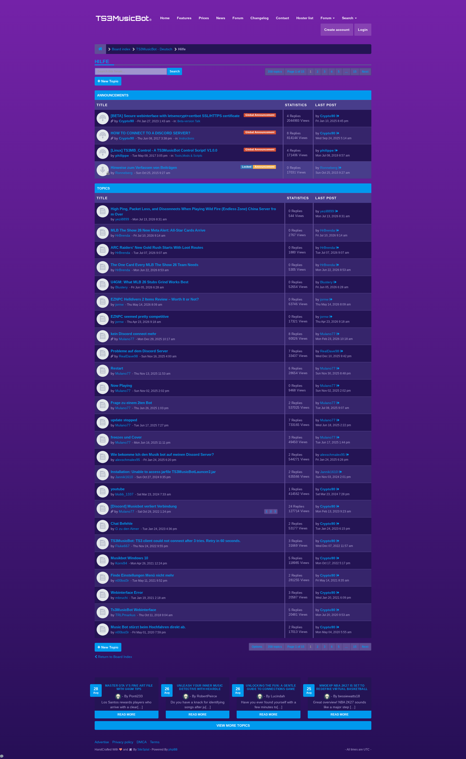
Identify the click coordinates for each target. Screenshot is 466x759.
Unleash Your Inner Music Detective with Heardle (200, 687)
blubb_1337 (124, 494)
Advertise (102, 742)
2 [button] (317, 71)
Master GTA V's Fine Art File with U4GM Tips (129, 687)
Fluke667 (122, 546)
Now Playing (121, 385)
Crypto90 (126, 121)
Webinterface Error (127, 592)
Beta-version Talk (188, 121)
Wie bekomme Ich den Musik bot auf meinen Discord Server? (162, 454)
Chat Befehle (122, 523)
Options (257, 646)
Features (184, 18)
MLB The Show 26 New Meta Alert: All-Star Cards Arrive (158, 230)
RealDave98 (128, 356)
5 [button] (339, 71)
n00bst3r (122, 580)
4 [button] (332, 71)
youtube (118, 489)
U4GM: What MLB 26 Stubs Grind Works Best (149, 282)
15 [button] (355, 71)
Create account (337, 30)
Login (363, 30)
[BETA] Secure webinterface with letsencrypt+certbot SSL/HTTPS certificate (175, 116)
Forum (238, 18)
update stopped (124, 420)
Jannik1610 (124, 477)
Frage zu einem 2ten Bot (131, 403)
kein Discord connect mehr (133, 334)
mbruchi (121, 598)
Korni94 (121, 563)
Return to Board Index (114, 657)
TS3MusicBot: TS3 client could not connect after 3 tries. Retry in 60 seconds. (176, 541)
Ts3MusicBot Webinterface (133, 610)
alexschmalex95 (127, 460)
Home (165, 18)
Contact (282, 18)
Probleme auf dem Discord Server (139, 351)
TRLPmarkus (125, 615)
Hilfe (102, 61)
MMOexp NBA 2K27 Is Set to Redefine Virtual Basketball (342, 687)
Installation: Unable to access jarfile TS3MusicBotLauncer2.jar (163, 472)
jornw (119, 304)
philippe (122, 155)
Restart (117, 368)
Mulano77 (126, 339)
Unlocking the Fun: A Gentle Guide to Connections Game (271, 687)
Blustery (121, 287)
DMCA (142, 742)
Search (348, 18)
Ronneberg (124, 173)
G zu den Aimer (127, 529)
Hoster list (304, 18)
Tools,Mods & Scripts (188, 155)
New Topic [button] (109, 81)
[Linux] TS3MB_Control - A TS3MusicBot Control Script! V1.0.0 (164, 150)
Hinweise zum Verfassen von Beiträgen (144, 167)
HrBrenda (122, 235)
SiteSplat (143, 749)
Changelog (259, 18)
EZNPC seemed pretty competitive (140, 316)
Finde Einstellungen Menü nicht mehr (142, 575)
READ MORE (126, 714)
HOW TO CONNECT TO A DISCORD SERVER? (150, 133)
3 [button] (324, 71)
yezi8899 (122, 219)
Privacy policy (122, 742)
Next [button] (365, 71)
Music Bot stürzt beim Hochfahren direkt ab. (148, 627)
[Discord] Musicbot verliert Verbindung (144, 506)
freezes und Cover (126, 437)
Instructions (186, 138)
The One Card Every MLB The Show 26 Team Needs (154, 265)
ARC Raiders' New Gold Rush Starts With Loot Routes (157, 247)
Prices (204, 18)
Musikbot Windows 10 (129, 558)
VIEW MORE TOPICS (233, 725)
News (220, 18)
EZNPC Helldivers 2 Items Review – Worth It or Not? (155, 299)
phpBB (172, 749)
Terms (154, 742)
